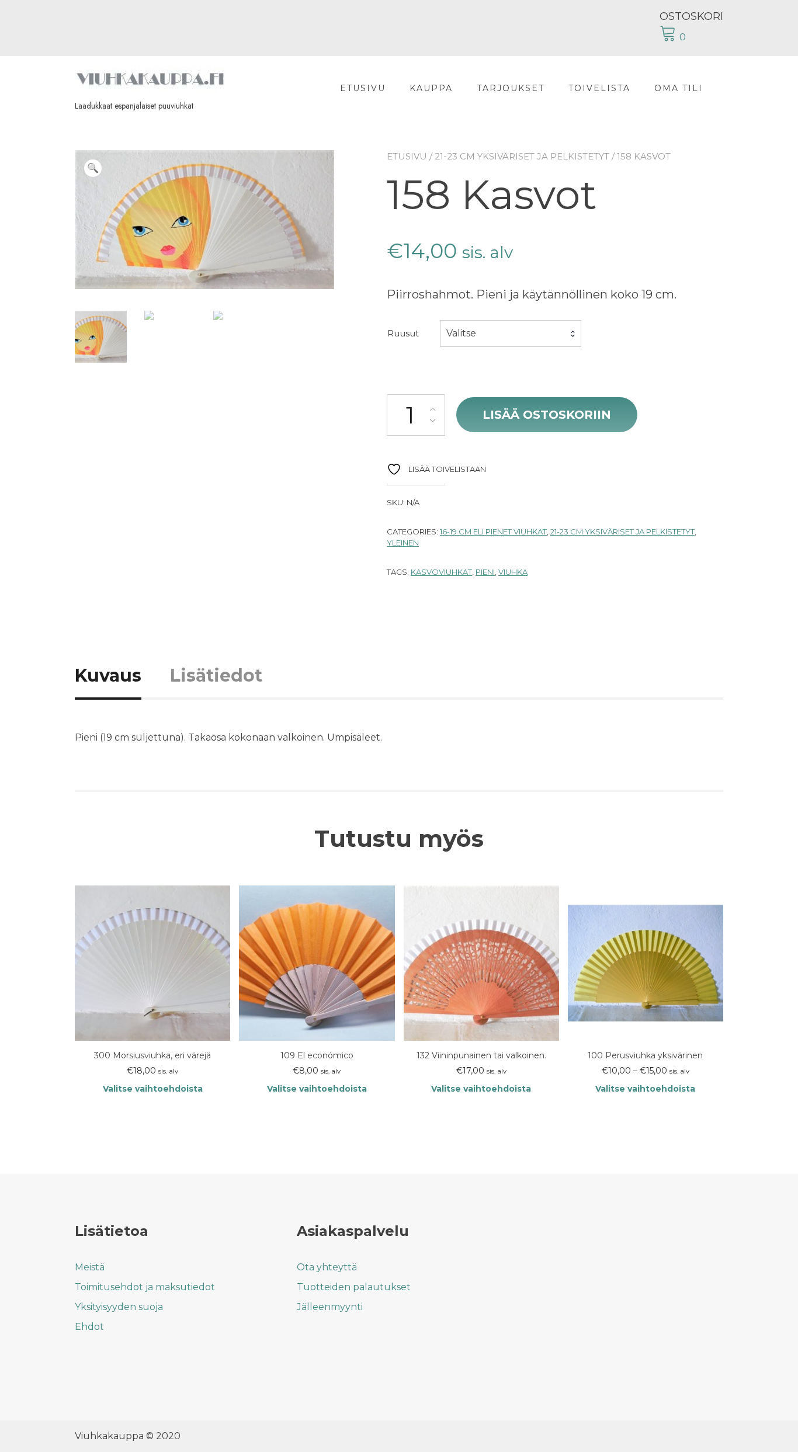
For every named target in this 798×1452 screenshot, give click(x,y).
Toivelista (599, 88)
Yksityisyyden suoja (119, 1306)
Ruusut (403, 333)
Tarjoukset (510, 88)
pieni (485, 571)
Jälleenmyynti (330, 1306)
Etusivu (363, 88)
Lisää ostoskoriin (547, 415)
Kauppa (431, 88)
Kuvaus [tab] (108, 675)
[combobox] (510, 333)
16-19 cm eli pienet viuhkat (493, 531)
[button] (93, 168)
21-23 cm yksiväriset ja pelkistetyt (522, 156)
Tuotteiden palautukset (354, 1287)
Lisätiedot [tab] (216, 675)
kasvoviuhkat (441, 571)
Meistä (90, 1267)
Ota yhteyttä (327, 1267)
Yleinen (403, 542)
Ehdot (89, 1326)
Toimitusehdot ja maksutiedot (145, 1287)
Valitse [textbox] (461, 333)
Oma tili (678, 88)
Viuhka (513, 571)
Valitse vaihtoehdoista (153, 1088)
